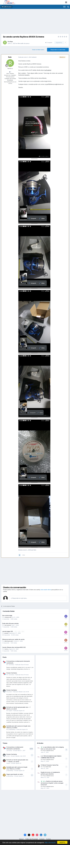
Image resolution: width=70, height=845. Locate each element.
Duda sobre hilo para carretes (10, 623)
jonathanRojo (12, 729)
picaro (10, 691)
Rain (11, 41)
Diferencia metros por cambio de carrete (13, 639)
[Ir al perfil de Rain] (5, 42)
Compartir (49, 42)
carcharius (11, 664)
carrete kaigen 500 (7, 631)
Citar (23, 555)
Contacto (41, 839)
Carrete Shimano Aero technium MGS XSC (14, 647)
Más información (50, 842)
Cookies (48, 839)
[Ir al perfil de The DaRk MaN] (38, 765)
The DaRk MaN (47, 766)
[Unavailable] (34, 127)
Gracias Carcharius (11, 673)
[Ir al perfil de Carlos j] (65, 648)
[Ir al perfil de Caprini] (4, 708)
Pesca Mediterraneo (48, 750)
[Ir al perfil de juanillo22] (65, 624)
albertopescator (8, 641)
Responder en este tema (58, 49)
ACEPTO (62, 842)
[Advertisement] (35, 22)
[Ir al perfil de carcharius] (4, 662)
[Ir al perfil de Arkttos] (65, 616)
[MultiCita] (19, 555)
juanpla (6, 633)
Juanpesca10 (7, 617)
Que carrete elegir (7, 615)
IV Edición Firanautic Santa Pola (49, 765)
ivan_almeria (7, 625)
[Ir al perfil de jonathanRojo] (4, 726)
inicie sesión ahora (46, 589)
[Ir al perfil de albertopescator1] (65, 640)
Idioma (21, 839)
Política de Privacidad (32, 839)
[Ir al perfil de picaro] (4, 690)
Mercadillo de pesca (23, 43)
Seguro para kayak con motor (14, 774)
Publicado (22, 664)
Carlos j (6, 649)
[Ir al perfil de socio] (65, 632)
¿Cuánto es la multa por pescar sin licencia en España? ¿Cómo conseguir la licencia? (52, 783)
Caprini (10, 710)
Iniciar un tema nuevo (38, 49)
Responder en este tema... (19, 598)
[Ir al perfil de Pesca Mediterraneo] (38, 747)
